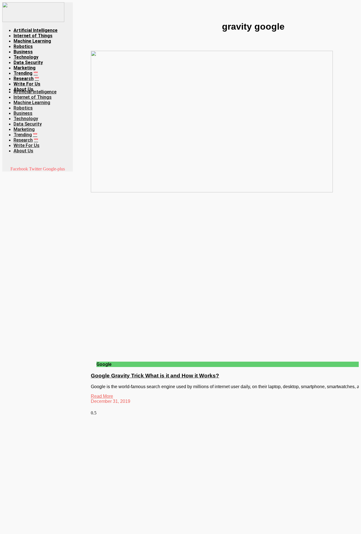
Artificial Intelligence (36, 30)
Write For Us (27, 84)
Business (23, 51)
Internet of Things (33, 35)
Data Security (28, 62)
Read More (102, 396)
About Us (23, 150)
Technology (26, 57)
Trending (26, 73)
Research (26, 78)
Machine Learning (32, 41)
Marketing (25, 68)
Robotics (23, 46)
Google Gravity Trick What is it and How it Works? (155, 376)
